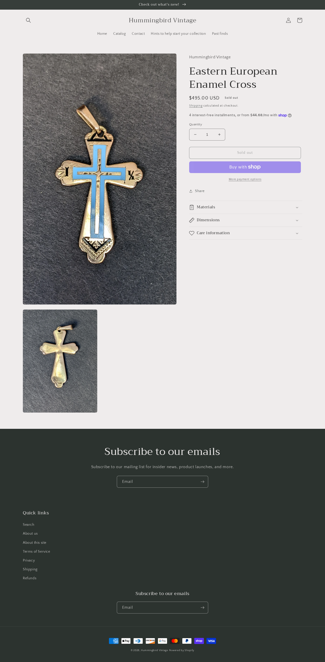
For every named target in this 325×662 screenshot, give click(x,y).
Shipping (196, 105)
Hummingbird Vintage (154, 650)
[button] (28, 20)
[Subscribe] (202, 482)
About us (30, 534)
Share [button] (200, 191)
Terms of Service (36, 552)
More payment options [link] (245, 179)
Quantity (195, 124)
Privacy (29, 560)
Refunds (29, 578)
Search (29, 525)
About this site (34, 543)
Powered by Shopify (181, 650)
